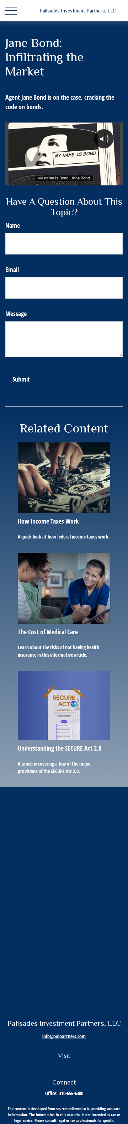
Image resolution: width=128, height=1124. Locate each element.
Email (12, 269)
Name (12, 225)
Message (16, 313)
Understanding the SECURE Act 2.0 (59, 748)
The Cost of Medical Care (48, 631)
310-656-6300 (71, 1093)
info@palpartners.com (64, 1036)
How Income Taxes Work (48, 521)
